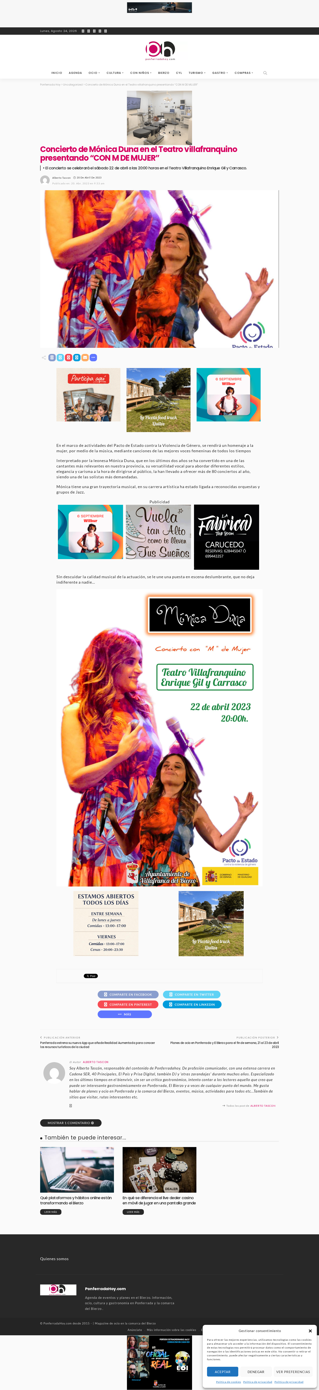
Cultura (114, 73)
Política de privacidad (257, 1381)
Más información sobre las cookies (171, 1330)
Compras (243, 73)
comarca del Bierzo (142, 1323)
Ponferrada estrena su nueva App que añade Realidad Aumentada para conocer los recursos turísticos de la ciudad (97, 1045)
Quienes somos (54, 1258)
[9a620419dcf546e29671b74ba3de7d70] (159, 399)
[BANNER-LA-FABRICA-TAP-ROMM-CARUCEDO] (226, 536)
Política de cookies (228, 1381)
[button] (310, 1331)
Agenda (75, 73)
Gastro (218, 73)
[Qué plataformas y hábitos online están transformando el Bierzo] (77, 1170)
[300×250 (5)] (159, 1362)
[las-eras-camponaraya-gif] (158, 531)
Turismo (196, 73)
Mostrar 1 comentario (69, 1123)
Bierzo (163, 73)
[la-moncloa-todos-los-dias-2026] (105, 923)
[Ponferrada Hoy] (58, 1289)
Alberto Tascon (61, 177)
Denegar (256, 1372)
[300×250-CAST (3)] (88, 394)
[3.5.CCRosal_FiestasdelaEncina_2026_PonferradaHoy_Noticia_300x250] (229, 394)
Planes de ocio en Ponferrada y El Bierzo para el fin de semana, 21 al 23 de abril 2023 (224, 1045)
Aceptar (223, 1372)
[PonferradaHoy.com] (159, 51)
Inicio (56, 73)
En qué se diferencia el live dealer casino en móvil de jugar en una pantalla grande (159, 1200)
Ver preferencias (293, 1372)
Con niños (139, 73)
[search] (265, 73)
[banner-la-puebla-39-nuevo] (159, 117)
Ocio (93, 73)
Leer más (50, 1211)
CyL (179, 73)
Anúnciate (135, 1330)
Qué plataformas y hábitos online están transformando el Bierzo (76, 1200)
